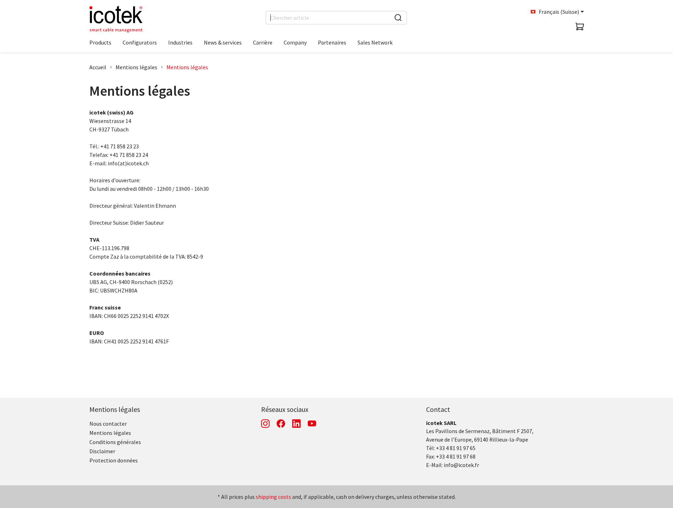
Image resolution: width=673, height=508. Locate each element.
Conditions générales (115, 441)
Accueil (97, 67)
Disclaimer (102, 451)
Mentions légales (136, 67)
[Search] (398, 17)
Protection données (113, 460)
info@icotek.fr (461, 464)
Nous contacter (108, 423)
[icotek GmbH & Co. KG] (115, 19)
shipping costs (273, 496)
